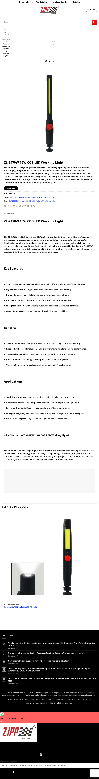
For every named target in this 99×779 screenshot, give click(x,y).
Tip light (39, 201)
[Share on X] (11, 206)
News (16, 699)
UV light (45, 201)
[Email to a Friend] (20, 206)
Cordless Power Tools (6, 41)
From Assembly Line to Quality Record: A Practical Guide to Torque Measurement (46, 653)
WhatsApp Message (8, 761)
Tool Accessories (47, 197)
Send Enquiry (11, 188)
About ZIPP (23, 699)
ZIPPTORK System (62, 699)
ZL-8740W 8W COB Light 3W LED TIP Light (20, 607)
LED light (32, 201)
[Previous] (4, 617)
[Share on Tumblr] (31, 206)
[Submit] (94, 22)
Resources (75, 699)
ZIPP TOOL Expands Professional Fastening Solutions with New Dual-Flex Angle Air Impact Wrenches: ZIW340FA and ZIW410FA (49, 669)
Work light (52, 201)
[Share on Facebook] (8, 206)
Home (5, 30)
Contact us (86, 699)
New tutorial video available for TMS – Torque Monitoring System (38, 661)
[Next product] (53, 43)
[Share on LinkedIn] (28, 206)
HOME (10, 699)
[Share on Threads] (17, 206)
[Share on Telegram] (34, 206)
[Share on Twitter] (14, 206)
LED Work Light (34, 197)
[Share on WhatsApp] (5, 206)
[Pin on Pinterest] (23, 206)
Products (34, 699)
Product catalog (46, 699)
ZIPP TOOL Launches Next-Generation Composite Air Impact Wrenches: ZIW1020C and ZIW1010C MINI (52, 680)
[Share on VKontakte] (25, 206)
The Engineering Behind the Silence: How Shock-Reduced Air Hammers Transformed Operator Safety (51, 644)
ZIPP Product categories (6, 34)
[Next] (10, 617)
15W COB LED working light (18, 201)
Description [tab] (9, 214)
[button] (91, 10)
